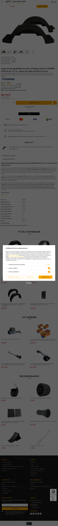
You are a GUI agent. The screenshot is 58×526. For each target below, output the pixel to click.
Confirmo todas (45, 277)
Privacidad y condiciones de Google (16, 256)
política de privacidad (13, 255)
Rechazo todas (30, 277)
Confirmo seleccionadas (14, 277)
